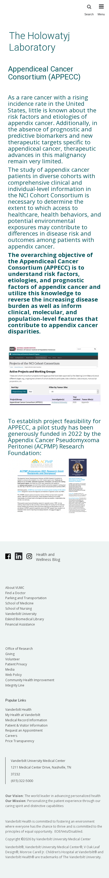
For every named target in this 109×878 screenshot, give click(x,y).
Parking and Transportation (26, 598)
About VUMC (14, 587)
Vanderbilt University (21, 614)
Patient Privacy (16, 664)
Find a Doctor (15, 593)
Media (10, 669)
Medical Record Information (26, 720)
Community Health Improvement (29, 680)
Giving (10, 654)
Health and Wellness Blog (48, 557)
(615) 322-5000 (22, 781)
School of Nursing (18, 608)
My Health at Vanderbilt (22, 715)
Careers (11, 735)
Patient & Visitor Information (26, 725)
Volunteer (12, 659)
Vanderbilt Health (18, 709)
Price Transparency (19, 741)
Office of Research (19, 648)
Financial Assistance (20, 624)
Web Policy (13, 674)
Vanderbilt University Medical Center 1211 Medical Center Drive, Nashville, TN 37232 (41, 767)
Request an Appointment (24, 730)
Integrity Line (14, 685)
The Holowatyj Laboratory (39, 41)
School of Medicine (19, 603)
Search (89, 14)
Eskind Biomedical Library (24, 619)
